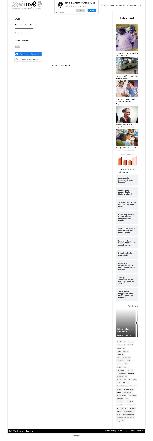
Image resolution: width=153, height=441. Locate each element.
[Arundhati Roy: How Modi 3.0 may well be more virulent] (127, 114)
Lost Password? (64, 65)
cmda (128, 361)
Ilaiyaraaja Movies (122, 376)
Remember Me (23, 41)
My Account (131, 5)
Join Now (54, 65)
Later (80, 10)
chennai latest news (122, 351)
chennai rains (120, 354)
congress (119, 364)
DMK (125, 364)
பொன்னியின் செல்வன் (129, 414)
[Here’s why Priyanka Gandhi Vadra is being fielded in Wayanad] (127, 89)
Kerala (118, 383)
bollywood (131, 342)
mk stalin (119, 389)
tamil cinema (120, 402)
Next (135, 160)
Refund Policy (121, 431)
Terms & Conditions (136, 431)
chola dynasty (120, 361)
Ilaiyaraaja (131, 373)
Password (18, 33)
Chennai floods (121, 348)
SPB (127, 399)
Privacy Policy (109, 431)
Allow (92, 10)
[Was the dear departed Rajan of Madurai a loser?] (127, 38)
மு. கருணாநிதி (120, 421)
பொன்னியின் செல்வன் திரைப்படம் (125, 417)
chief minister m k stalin (123, 357)
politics (119, 392)
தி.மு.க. (119, 414)
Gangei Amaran (121, 373)
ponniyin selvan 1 (122, 395)
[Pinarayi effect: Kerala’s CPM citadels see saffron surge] (127, 137)
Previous (118, 160)
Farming (130, 370)
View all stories (133, 306)
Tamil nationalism (122, 408)
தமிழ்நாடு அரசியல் (129, 411)
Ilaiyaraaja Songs (121, 380)
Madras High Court (122, 386)
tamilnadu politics (130, 405)
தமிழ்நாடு (119, 411)
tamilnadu (119, 405)
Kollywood (126, 383)
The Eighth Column (107, 5)
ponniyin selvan (127, 392)
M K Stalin (133, 386)
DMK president (121, 370)
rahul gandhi (132, 395)
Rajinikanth (120, 399)
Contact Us (120, 5)
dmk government (121, 367)
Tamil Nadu (130, 402)
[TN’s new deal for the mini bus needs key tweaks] (127, 66)
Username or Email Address (25, 25)
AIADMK (119, 342)
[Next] (136, 323)
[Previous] (117, 323)
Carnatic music (121, 345)
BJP (125, 342)
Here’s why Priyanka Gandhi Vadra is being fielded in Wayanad (126, 101)
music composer (129, 389)
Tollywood (132, 408)
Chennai (130, 345)
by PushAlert (61, 12)
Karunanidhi (132, 380)
